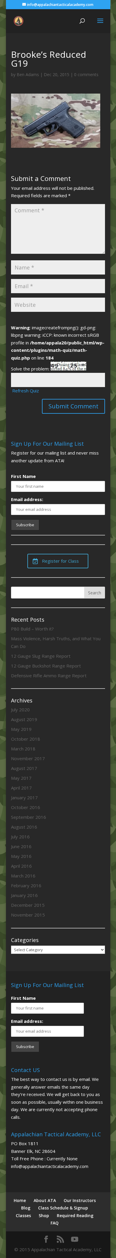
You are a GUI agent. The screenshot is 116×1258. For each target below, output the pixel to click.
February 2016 (26, 885)
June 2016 (21, 846)
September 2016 (28, 817)
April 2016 (21, 866)
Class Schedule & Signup (63, 1208)
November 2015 (28, 915)
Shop (44, 1215)
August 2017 (24, 768)
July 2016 (20, 837)
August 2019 (24, 719)
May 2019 (21, 729)
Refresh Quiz (25, 391)
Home (20, 1200)
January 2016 (24, 895)
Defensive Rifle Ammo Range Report (49, 675)
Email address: (27, 499)
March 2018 (23, 749)
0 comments (86, 74)
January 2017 (24, 797)
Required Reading (75, 1215)
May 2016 (21, 856)
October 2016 (25, 807)
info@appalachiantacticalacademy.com (49, 1166)
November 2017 (28, 758)
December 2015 (28, 905)
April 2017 (21, 788)
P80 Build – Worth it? (32, 629)
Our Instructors (80, 1200)
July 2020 (20, 710)
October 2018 (25, 739)
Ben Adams (28, 74)
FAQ (55, 1223)
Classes (23, 1215)
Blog (25, 1208)
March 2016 (23, 876)
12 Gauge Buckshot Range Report (46, 666)
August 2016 (24, 827)
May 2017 (21, 778)
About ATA (45, 1200)
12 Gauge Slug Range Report (40, 656)
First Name (23, 476)
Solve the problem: (31, 369)
